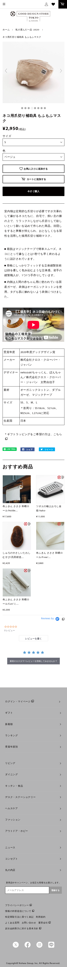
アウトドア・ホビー (16, 830)
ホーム (6, 29)
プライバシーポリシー (17, 905)
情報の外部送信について (18, 911)
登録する (55, 890)
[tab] (33, 638)
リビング (10, 763)
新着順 (9, 724)
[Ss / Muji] (38, 108)
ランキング (11, 735)
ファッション (12, 819)
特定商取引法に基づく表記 (19, 916)
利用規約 (40, 916)
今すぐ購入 (33, 191)
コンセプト (11, 858)
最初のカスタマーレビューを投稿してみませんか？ (33, 661)
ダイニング (11, 774)
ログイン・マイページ (18, 701)
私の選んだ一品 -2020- (27, 29)
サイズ (7, 136)
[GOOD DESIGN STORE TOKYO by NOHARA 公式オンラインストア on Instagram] (39, 946)
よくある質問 (12, 922)
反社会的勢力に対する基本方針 (21, 928)
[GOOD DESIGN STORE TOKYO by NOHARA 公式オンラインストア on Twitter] (16, 946)
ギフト (9, 712)
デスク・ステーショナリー (20, 797)
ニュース (10, 847)
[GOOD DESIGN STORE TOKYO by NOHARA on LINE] (51, 946)
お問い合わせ (29, 922)
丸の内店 (10, 870)
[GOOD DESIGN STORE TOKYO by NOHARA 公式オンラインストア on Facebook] (28, 946)
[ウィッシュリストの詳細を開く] (53, 4)
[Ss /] (32, 108)
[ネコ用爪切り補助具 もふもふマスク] (22, 108)
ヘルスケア (11, 808)
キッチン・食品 (14, 785)
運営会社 (43, 922)
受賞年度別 (11, 746)
